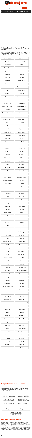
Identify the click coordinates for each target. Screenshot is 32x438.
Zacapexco (7, 341)
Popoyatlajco (7, 260)
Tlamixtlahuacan (7, 318)
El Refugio (7, 161)
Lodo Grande (7, 215)
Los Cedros (21, 225)
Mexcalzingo (7, 248)
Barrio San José (7, 103)
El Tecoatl (21, 161)
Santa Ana (21, 293)
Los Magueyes (21, 232)
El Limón (22, 151)
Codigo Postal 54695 (9, 396)
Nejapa (7, 254)
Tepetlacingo (7, 309)
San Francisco (7, 283)
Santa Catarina (7, 296)
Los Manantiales (7, 235)
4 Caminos (7, 61)
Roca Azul (21, 273)
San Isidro (21, 283)
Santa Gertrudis (7, 299)
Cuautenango (7, 135)
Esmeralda (21, 170)
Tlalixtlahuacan (21, 315)
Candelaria (7, 109)
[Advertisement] (16, 30)
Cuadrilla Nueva (21, 132)
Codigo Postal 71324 (16, 413)
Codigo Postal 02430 (8, 400)
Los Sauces (21, 238)
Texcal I (7, 312)
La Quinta (21, 199)
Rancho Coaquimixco (21, 270)
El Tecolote (7, 164)
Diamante (7, 141)
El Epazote (7, 148)
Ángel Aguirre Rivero (21, 87)
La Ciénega (7, 186)
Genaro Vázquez (7, 177)
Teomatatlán (7, 306)
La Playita (21, 196)
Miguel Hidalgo (21, 248)
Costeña (7, 129)
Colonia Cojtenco (21, 116)
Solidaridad (21, 299)
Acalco (21, 64)
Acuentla (22, 67)
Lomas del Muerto (22, 219)
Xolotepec (7, 338)
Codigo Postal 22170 (23, 396)
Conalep (22, 122)
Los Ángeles (7, 225)
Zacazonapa (21, 341)
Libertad (21, 212)
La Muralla (21, 193)
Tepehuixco (21, 306)
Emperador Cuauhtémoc (7, 170)
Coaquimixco (22, 112)
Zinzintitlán (7, 344)
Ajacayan (7, 77)
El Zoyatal (7, 167)
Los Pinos (21, 235)
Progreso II (7, 267)
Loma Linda (7, 219)
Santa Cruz (21, 296)
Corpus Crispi (22, 125)
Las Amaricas (22, 206)
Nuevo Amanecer (22, 254)
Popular (21, 260)
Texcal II (22, 312)
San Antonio (7, 280)
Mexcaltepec (22, 244)
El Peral (21, 157)
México (6, 11)
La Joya (21, 186)
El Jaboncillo (22, 148)
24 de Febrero (7, 58)
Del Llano (7, 138)
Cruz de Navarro (7, 132)
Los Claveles (7, 228)
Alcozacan (7, 80)
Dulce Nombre (21, 141)
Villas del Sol (7, 331)
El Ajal (7, 145)
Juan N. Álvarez (7, 183)
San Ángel (21, 277)
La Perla (7, 196)
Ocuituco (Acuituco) (7, 257)
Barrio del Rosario (8, 100)
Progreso (22, 264)
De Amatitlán (22, 135)
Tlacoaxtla (7, 315)
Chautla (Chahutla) (22, 109)
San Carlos (21, 280)
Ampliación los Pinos (21, 83)
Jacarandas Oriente (21, 177)
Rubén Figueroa (7, 277)
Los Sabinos (7, 238)
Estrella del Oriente (7, 174)
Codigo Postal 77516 (23, 400)
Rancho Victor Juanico (7, 273)
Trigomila (22, 322)
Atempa (7, 90)
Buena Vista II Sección (7, 106)
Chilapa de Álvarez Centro (7, 112)
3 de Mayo (21, 58)
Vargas (7, 328)
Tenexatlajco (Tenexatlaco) (22, 302)
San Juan (7, 289)
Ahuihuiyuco (7, 74)
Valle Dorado (7, 325)
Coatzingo (7, 116)
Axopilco (22, 93)
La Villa (21, 203)
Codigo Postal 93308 (23, 404)
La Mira (21, 190)
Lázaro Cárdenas (7, 212)
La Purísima (7, 199)
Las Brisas (7, 209)
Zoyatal (21, 347)
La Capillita (21, 183)
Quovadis (7, 270)
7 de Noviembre (7, 64)
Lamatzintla (7, 206)
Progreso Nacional (22, 267)
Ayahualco (7, 96)
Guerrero (12, 11)
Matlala (7, 244)
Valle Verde (21, 325)
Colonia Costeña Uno (7, 119)
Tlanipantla (21, 318)
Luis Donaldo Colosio (7, 241)
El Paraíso (21, 154)
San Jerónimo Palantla (7, 286)
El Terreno (21, 164)
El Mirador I (7, 154)
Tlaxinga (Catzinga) (7, 322)
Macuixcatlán (22, 241)
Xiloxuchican (7, 335)
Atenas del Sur (21, 90)
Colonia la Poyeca (22, 119)
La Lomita (7, 190)
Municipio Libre (21, 251)
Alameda (22, 77)
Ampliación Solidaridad (7, 87)
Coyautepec (21, 129)
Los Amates (21, 222)
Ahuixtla (22, 74)
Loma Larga (21, 215)
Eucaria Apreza (21, 174)
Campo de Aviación (21, 106)
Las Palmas (21, 209)
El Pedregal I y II (7, 157)
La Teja (7, 203)
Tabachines (7, 302)
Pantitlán (22, 257)
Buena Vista (21, 103)
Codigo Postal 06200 (9, 408)
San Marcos (21, 289)
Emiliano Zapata (21, 167)
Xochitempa (21, 335)
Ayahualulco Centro (21, 96)
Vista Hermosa (21, 331)
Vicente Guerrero (21, 328)
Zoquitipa (8, 347)
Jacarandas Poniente (7, 180)
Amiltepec (7, 83)
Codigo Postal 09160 (9, 404)
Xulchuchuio (21, 338)
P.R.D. (7, 264)
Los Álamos (7, 222)
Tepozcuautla (22, 309)
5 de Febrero (22, 61)
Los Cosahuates (21, 228)
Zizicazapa (21, 344)
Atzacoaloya (7, 93)
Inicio (2, 435)
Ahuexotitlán (21, 71)
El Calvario (21, 145)
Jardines (22, 180)
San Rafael (7, 293)
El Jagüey (7, 151)
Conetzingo (7, 125)
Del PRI (21, 138)
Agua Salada (7, 71)
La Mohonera (7, 193)
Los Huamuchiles (7, 232)
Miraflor (7, 251)
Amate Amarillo (21, 80)
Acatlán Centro (7, 67)
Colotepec (7, 122)
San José (22, 286)
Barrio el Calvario (22, 100)
